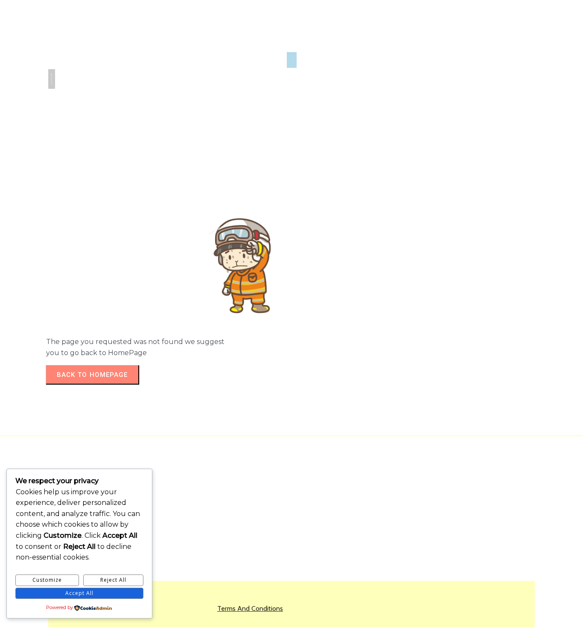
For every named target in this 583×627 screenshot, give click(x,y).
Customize (47, 579)
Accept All (79, 593)
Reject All (113, 579)
